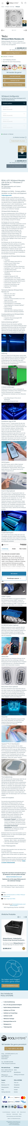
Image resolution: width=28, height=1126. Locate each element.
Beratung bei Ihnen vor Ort (10, 1021)
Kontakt (16, 1089)
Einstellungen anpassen (13, 578)
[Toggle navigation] (2, 3)
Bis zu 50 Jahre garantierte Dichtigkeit (13, 1004)
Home (2, 6)
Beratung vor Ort (5, 1085)
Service (3, 1082)
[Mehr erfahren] (23, 948)
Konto (15, 1070)
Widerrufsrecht (23, 1112)
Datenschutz (9, 1114)
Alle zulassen (14, 573)
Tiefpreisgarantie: (6, 195)
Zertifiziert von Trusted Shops (10, 1013)
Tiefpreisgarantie (8, 1027)
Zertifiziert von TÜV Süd (9, 1010)
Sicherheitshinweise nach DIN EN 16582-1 (18, 904)
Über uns (16, 1082)
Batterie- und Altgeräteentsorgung (14, 1118)
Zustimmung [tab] (5, 548)
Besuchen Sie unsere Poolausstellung (11, 61)
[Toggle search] (22, 3)
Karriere (16, 1092)
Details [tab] (14, 548)
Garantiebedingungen (16, 1124)
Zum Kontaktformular (10, 986)
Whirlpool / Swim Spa (9, 6)
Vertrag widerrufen (5, 1092)
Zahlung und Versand (19, 1074)
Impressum (14, 1112)
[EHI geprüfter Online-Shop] (25, 1106)
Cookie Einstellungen (6, 1112)
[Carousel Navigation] (14, 917)
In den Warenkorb (16, 166)
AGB (18, 1112)
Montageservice (7, 1024)
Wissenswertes (5, 1087)
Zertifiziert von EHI (8, 1015)
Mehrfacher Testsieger (9, 1018)
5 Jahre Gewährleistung (9, 1001)
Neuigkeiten (17, 1085)
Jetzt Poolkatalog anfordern (9, 59)
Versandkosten (16, 1123)
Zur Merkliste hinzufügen (19, 137)
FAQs (2, 1089)
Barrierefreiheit (15, 1114)
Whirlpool (18, 6)
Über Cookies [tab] (22, 548)
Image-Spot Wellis (11, 898)
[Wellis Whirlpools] (14, 36)
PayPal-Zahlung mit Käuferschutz (12, 1007)
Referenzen (16, 1087)
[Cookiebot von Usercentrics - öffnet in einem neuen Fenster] (20, 545)
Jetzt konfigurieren (13, 53)
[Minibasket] (25, 3)
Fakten (20, 1114)
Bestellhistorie (17, 1072)
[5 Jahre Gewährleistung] (24, 23)
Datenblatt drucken (18, 141)
